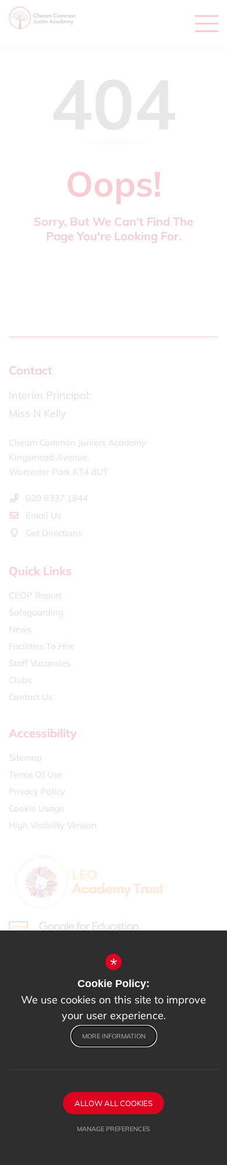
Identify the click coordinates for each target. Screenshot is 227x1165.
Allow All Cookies (113, 1103)
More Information (114, 1036)
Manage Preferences (113, 1129)
